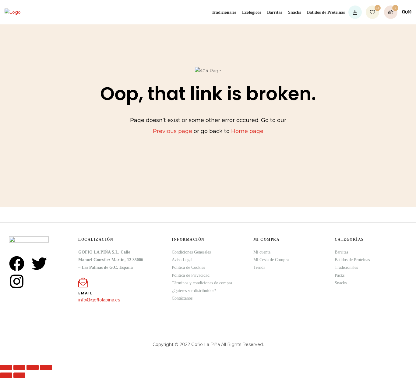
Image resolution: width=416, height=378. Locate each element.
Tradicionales (224, 12)
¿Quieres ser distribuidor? (194, 290)
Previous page (172, 131)
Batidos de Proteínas (326, 12)
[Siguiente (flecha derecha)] (19, 375)
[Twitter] (39, 263)
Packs (339, 275)
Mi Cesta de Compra (271, 259)
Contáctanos (182, 298)
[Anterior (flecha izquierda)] (6, 375)
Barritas (274, 12)
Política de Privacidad (191, 275)
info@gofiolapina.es (99, 300)
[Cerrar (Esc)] (46, 367)
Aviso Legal (182, 259)
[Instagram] (16, 281)
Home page (247, 131)
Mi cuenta (261, 252)
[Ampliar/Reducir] (6, 367)
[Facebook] (16, 263)
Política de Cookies (188, 267)
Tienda (259, 267)
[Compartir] (32, 367)
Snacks (294, 12)
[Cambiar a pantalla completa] (19, 367)
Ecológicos (251, 12)
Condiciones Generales (191, 252)
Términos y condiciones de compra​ (202, 283)
